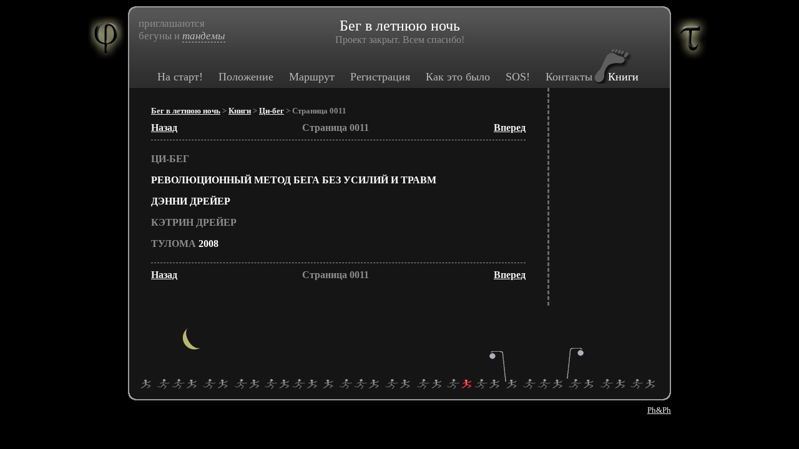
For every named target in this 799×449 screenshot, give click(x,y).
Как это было (458, 76)
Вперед (510, 127)
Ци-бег (271, 111)
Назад (164, 127)
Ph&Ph (659, 410)
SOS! (518, 76)
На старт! (180, 76)
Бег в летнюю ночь (185, 111)
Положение (245, 76)
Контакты (569, 76)
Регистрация (380, 76)
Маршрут (312, 76)
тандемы (203, 36)
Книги (623, 76)
